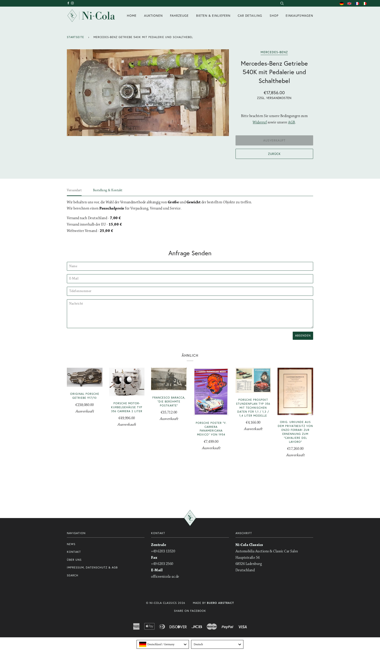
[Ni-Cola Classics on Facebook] (69, 3)
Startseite (75, 37)
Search (72, 575)
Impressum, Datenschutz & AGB (92, 567)
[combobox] (282, 3)
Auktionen (153, 15)
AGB (291, 122)
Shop (274, 15)
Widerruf (260, 122)
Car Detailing (250, 15)
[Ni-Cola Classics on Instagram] (72, 3)
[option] (148, 92)
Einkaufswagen (299, 15)
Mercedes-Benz (274, 52)
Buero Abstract (220, 603)
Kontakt (74, 552)
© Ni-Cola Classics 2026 (165, 603)
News (71, 544)
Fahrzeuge (179, 15)
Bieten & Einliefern (213, 15)
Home (132, 15)
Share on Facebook (190, 611)
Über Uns (74, 560)
